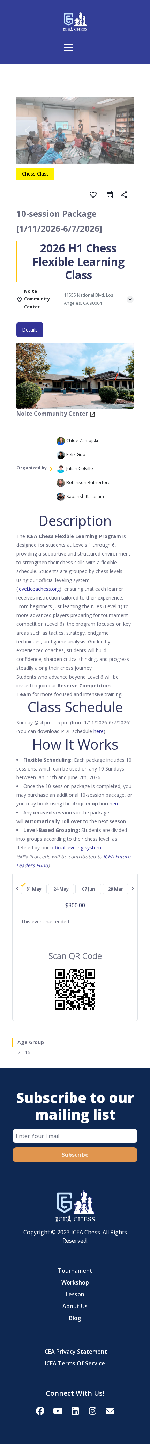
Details (30, 329)
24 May (61, 889)
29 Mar (115, 889)
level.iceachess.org (39, 589)
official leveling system (75, 847)
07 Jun (88, 889)
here (98, 731)
